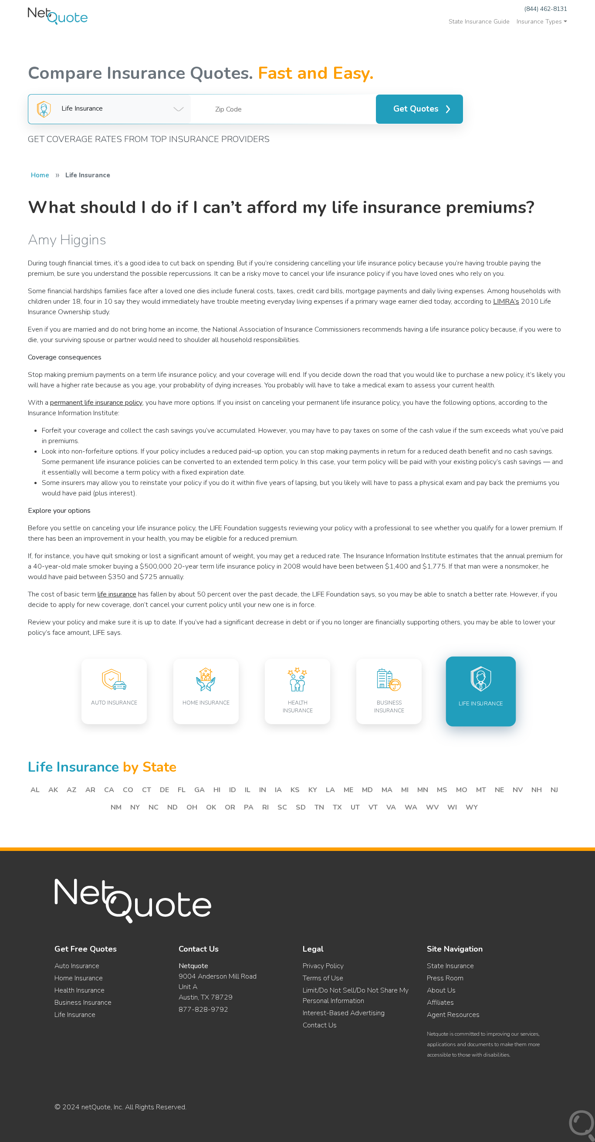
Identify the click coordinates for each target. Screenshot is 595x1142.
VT (373, 807)
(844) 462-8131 (545, 9)
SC (282, 807)
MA (387, 790)
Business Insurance (83, 1002)
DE (164, 790)
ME (348, 790)
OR (230, 807)
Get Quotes (416, 109)
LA (330, 790)
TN (319, 807)
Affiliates (440, 1002)
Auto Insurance (76, 966)
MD (367, 790)
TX (337, 807)
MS (442, 790)
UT (355, 807)
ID (232, 790)
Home (40, 175)
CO (128, 790)
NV (518, 790)
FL (182, 790)
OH (191, 807)
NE (499, 790)
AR (90, 790)
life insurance (117, 594)
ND (172, 807)
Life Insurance (74, 1015)
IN (262, 790)
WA (411, 807)
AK (53, 790)
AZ (72, 790)
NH (536, 790)
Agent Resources (453, 1015)
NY (135, 807)
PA (249, 807)
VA (391, 807)
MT (481, 790)
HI (216, 790)
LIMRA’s (506, 301)
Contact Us (320, 1025)
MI (405, 790)
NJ (554, 790)
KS (295, 790)
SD (301, 807)
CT (146, 790)
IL (247, 790)
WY (472, 807)
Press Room (445, 978)
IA (278, 790)
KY (312, 790)
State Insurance (450, 966)
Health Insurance (79, 990)
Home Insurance (78, 978)
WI (452, 807)
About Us (441, 990)
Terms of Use (323, 978)
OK (211, 807)
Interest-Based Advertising (344, 1013)
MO (461, 790)
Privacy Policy (323, 966)
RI (265, 807)
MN (422, 790)
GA (199, 790)
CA (109, 790)
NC (154, 807)
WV (432, 807)
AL (35, 790)
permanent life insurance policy (96, 402)
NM (116, 807)
